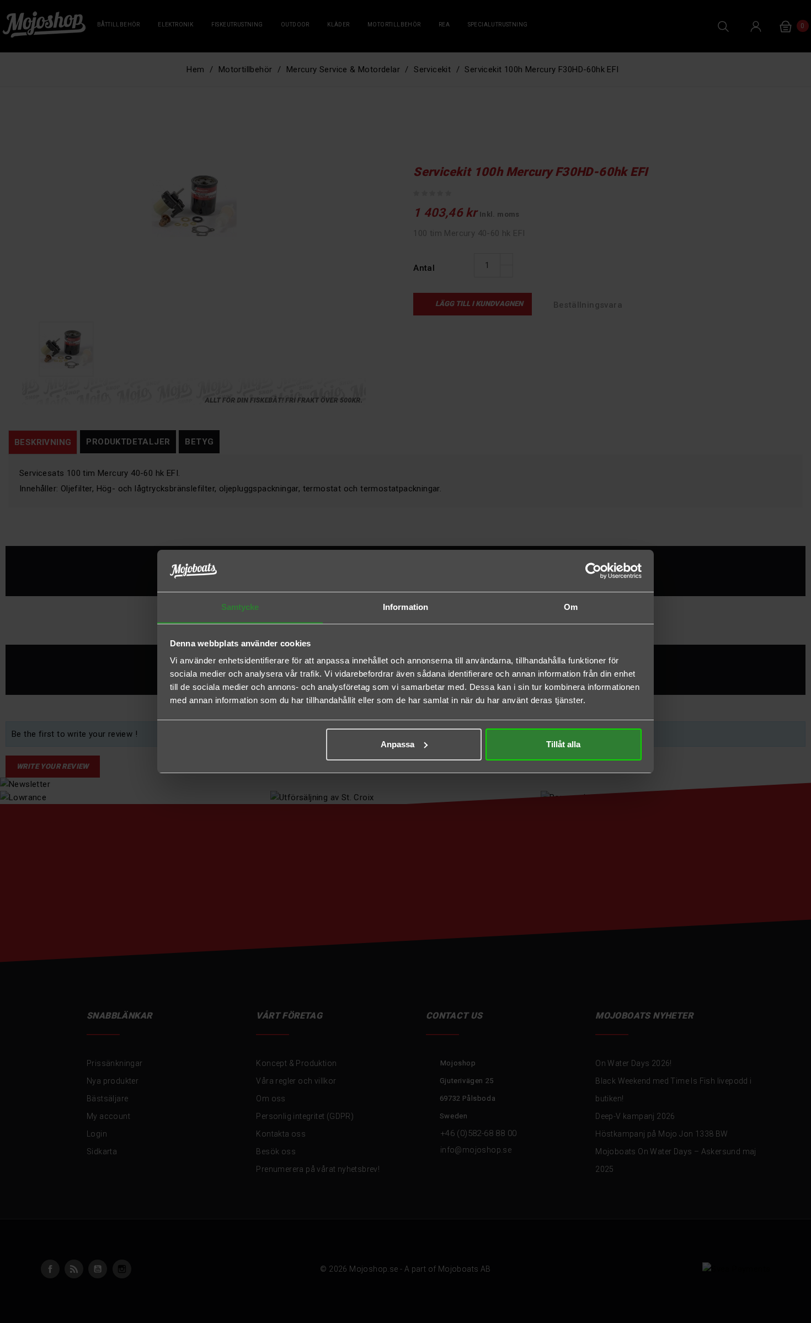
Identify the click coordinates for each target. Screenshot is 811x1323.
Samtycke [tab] (240, 607)
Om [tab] (571, 607)
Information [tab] (405, 607)
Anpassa (397, 744)
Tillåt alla (563, 744)
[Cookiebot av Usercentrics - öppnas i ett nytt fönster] (593, 571)
